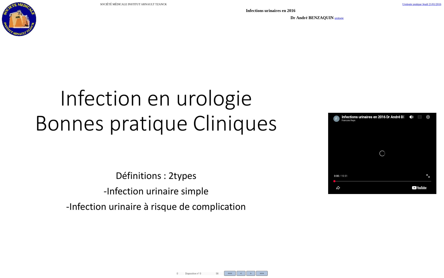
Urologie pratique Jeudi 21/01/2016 (421, 4)
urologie (339, 18)
